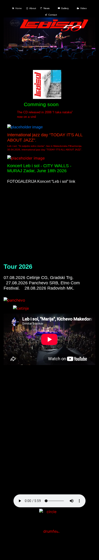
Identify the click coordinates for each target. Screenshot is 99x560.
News (46, 8)
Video (83, 8)
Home (18, 8)
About (32, 8)
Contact (52, 14)
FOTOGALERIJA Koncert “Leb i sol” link (41, 181)
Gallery (65, 8)
